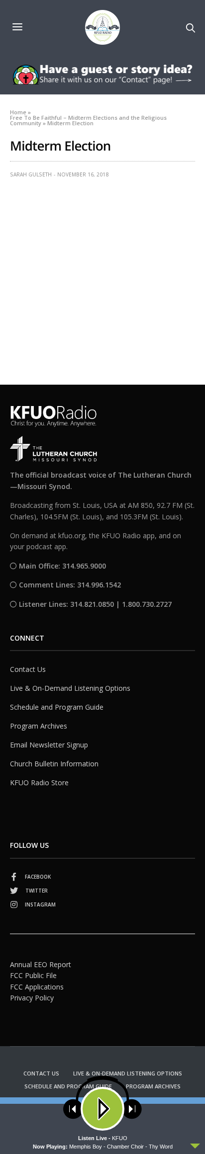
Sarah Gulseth (31, 174)
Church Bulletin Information (54, 763)
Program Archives (38, 726)
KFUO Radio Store (39, 782)
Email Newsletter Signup (49, 744)
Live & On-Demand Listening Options (70, 688)
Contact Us (28, 669)
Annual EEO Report (40, 964)
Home (18, 112)
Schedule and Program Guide (56, 707)
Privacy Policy (32, 997)
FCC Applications (37, 986)
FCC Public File (33, 975)
